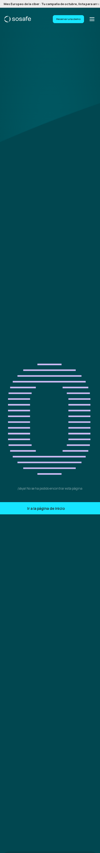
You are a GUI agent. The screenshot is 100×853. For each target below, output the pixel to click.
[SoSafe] (17, 19)
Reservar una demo (68, 19)
